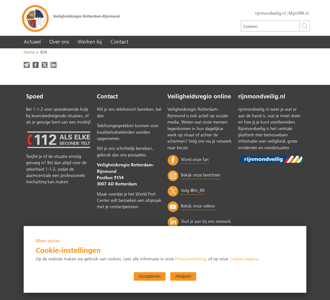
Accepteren (150, 276)
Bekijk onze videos (198, 206)
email (27, 65)
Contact (119, 42)
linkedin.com (53, 65)
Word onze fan (195, 160)
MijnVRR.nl (298, 14)
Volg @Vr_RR (193, 191)
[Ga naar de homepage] (92, 18)
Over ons (59, 42)
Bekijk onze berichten (201, 175)
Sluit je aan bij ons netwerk (206, 222)
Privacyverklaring (190, 259)
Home (29, 53)
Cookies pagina (244, 259)
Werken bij (90, 42)
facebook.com (36, 65)
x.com (45, 65)
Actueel (32, 42)
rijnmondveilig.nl (270, 14)
